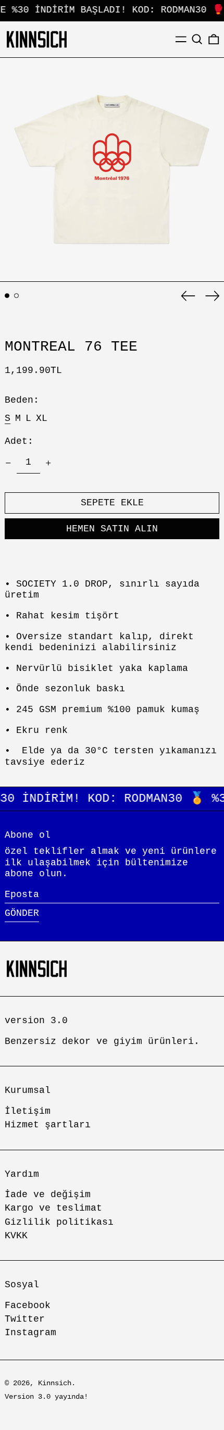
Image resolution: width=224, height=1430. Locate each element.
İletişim (28, 1111)
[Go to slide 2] (16, 295)
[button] (197, 39)
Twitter (25, 1319)
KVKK (16, 1235)
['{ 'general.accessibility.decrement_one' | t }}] (8, 463)
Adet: (19, 441)
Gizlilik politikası (59, 1222)
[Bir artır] (48, 463)
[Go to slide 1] (7, 295)
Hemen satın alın (112, 529)
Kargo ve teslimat (53, 1208)
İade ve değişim (48, 1194)
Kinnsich (54, 1383)
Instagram (30, 1332)
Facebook (28, 1305)
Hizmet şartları (48, 1125)
